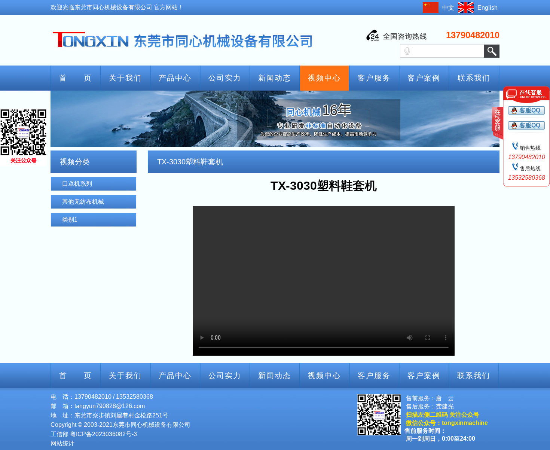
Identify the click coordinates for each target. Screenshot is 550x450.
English (487, 7)
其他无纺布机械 (83, 201)
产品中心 (175, 78)
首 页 (75, 78)
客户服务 (374, 78)
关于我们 (125, 78)
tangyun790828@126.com (109, 406)
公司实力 (224, 78)
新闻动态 (274, 78)
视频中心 (324, 78)
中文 (448, 7)
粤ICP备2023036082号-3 (103, 434)
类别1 (69, 219)
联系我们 (474, 78)
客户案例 (423, 78)
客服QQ (529, 110)
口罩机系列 (77, 183)
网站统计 (62, 443)
